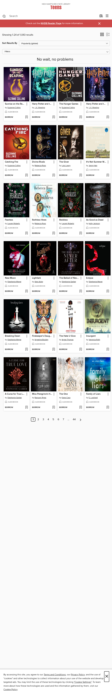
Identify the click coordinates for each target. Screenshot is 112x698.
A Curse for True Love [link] (15, 394)
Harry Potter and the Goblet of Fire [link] (42, 104)
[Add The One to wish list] (80, 407)
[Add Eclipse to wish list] (108, 291)
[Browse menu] (107, 16)
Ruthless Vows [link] (39, 220)
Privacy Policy (78, 674)
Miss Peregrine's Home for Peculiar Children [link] (42, 394)
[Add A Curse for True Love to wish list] (26, 407)
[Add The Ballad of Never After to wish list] (80, 291)
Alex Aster (39, 282)
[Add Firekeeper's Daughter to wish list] (53, 349)
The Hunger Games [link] (68, 104)
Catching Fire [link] (11, 162)
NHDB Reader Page (51, 23)
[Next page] (80, 419)
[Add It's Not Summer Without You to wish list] (108, 175)
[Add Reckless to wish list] (80, 233)
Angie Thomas (68, 340)
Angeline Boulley (41, 340)
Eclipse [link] (89, 278)
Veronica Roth (94, 340)
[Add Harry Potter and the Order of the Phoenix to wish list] (108, 117)
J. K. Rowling (40, 107)
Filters (7, 51)
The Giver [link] (64, 162)
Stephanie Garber (69, 282)
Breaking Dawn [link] (12, 336)
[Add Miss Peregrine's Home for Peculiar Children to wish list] (53, 407)
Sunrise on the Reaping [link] (15, 104)
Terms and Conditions (55, 674)
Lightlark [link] (36, 278)
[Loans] (101, 16)
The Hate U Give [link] (67, 336)
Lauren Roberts (13, 223)
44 (74, 419)
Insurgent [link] (91, 336)
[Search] (4, 16)
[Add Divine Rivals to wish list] (53, 175)
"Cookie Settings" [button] (82, 682)
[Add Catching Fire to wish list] (26, 175)
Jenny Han (93, 165)
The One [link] (63, 394)
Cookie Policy (10, 689)
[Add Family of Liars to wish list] (108, 407)
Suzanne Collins (14, 107)
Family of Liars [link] (93, 394)
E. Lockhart (93, 398)
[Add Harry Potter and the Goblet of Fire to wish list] (53, 117)
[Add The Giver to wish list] (80, 175)
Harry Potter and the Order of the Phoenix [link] (96, 104)
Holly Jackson (94, 223)
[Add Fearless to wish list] (26, 233)
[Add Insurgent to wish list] (108, 349)
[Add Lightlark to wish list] (53, 291)
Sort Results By (9, 43)
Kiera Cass (66, 398)
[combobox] (50, 16)
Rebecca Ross (40, 165)
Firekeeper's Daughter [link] (42, 336)
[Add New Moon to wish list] (26, 291)
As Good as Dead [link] (94, 220)
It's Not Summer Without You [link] (96, 162)
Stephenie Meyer (14, 282)
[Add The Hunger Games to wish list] (80, 117)
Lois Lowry (66, 165)
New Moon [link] (10, 278)
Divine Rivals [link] (38, 162)
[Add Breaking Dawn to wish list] (26, 349)
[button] (102, 35)
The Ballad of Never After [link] (69, 278)
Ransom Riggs (40, 398)
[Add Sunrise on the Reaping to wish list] (26, 117)
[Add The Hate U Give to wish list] (80, 349)
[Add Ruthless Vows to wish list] (53, 233)
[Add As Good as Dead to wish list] (108, 233)
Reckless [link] (63, 220)
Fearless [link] (9, 220)
